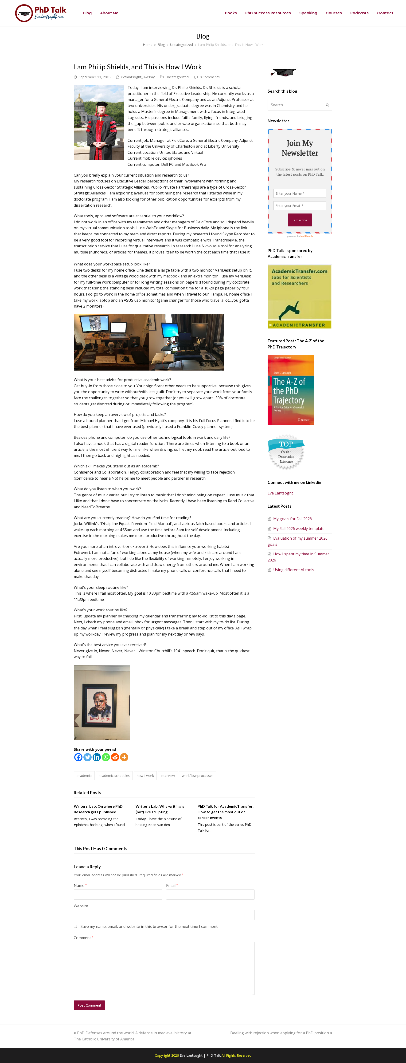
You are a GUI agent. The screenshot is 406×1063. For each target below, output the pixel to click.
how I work (145, 775)
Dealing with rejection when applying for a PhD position (279, 1032)
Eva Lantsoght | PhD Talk (201, 1055)
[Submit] (327, 105)
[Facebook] (78, 757)
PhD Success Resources (268, 13)
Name (80, 885)
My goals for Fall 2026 (292, 518)
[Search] (300, 104)
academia (84, 775)
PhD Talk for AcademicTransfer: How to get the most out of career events (226, 812)
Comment (83, 937)
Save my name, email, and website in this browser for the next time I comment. (149, 926)
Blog (87, 13)
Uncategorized (177, 77)
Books (231, 13)
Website (81, 906)
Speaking (308, 13)
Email (172, 885)
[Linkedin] (97, 757)
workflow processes (197, 775)
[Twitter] (87, 757)
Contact (385, 13)
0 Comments (210, 77)
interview (168, 775)
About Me (109, 13)
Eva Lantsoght (280, 493)
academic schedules (114, 775)
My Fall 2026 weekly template (298, 528)
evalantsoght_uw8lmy (138, 77)
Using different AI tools (293, 569)
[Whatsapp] (106, 757)
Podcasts (359, 13)
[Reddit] (115, 757)
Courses (334, 13)
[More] (124, 757)
